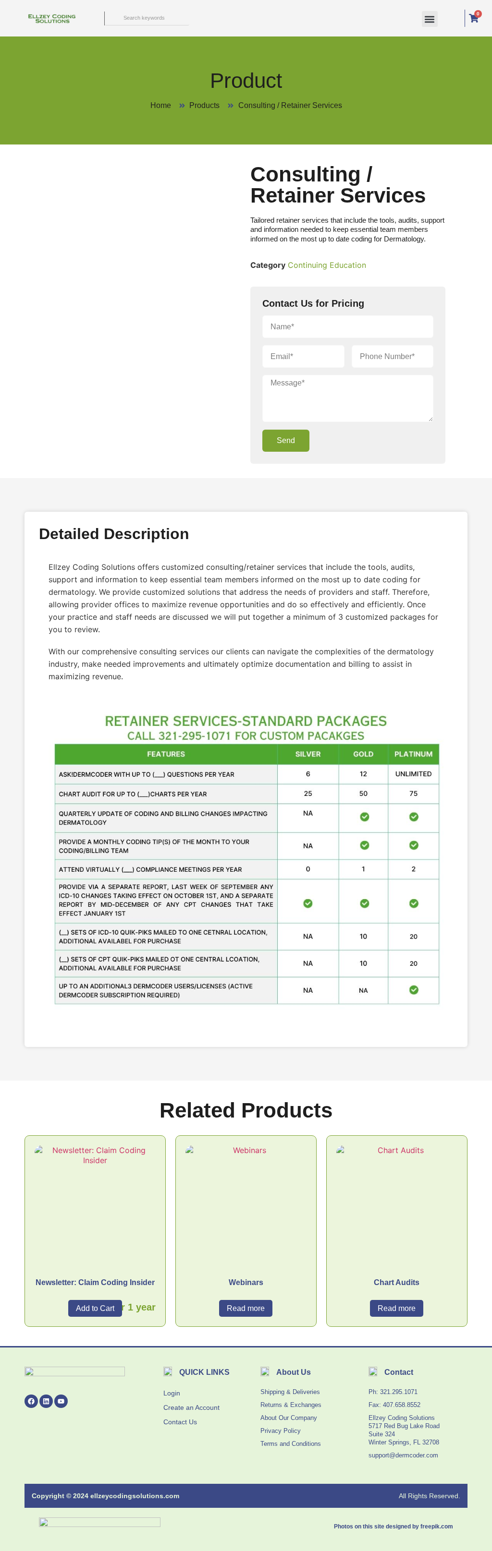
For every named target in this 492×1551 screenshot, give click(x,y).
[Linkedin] (46, 1401)
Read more (246, 1308)
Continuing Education (327, 265)
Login (171, 1393)
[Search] (112, 18)
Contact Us (180, 1422)
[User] (451, 18)
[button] (430, 19)
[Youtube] (61, 1401)
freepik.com (436, 1526)
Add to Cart (95, 1308)
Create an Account (191, 1407)
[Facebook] (31, 1401)
